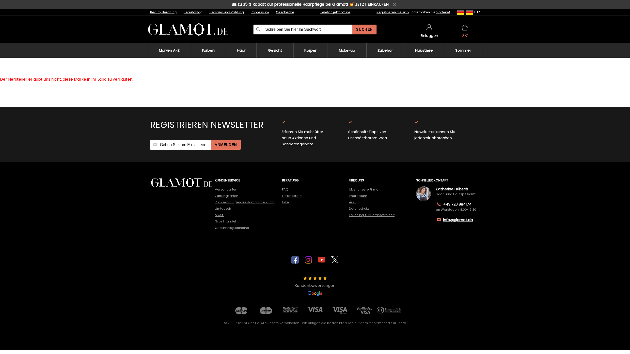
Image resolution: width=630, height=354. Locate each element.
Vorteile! (443, 12)
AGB (352, 202)
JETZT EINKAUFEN (372, 4)
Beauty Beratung (163, 12)
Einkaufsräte (292, 195)
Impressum (260, 12)
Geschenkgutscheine (232, 227)
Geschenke (285, 12)
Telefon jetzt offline (335, 12)
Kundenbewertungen (315, 285)
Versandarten (226, 189)
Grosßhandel (225, 221)
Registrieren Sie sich (393, 12)
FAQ (285, 189)
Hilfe (285, 202)
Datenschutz (359, 208)
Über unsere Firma (363, 189)
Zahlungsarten (226, 195)
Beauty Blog (193, 12)
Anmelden (226, 145)
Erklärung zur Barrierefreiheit (371, 215)
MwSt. (219, 215)
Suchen (364, 29)
